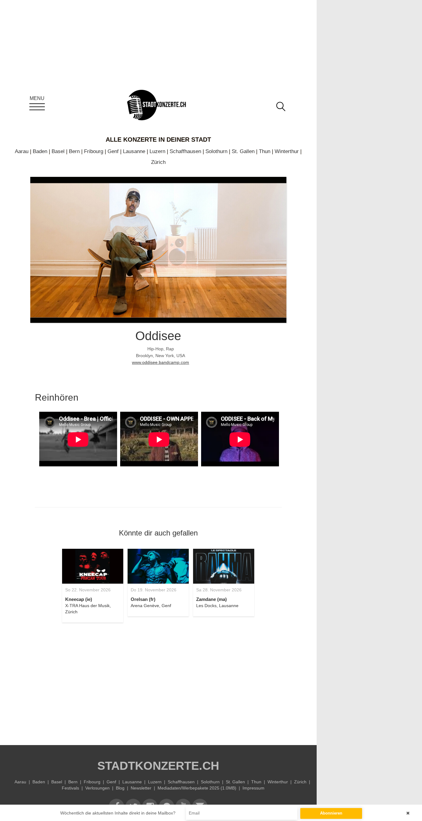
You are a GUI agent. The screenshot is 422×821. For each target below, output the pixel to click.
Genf (113, 151)
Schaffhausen (185, 151)
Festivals (70, 788)
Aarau (21, 151)
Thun (264, 151)
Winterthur (287, 151)
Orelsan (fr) (143, 599)
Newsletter (141, 788)
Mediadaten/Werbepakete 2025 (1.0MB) (197, 788)
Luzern (157, 151)
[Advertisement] (158, 680)
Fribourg (93, 151)
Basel (58, 151)
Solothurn (216, 151)
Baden (40, 151)
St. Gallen (243, 151)
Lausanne (134, 151)
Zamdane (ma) (211, 599)
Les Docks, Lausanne (217, 605)
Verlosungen (97, 788)
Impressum (253, 788)
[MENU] (37, 106)
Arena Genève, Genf (151, 605)
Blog (120, 788)
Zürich (158, 162)
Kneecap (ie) (78, 599)
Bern (74, 151)
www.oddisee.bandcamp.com (160, 362)
